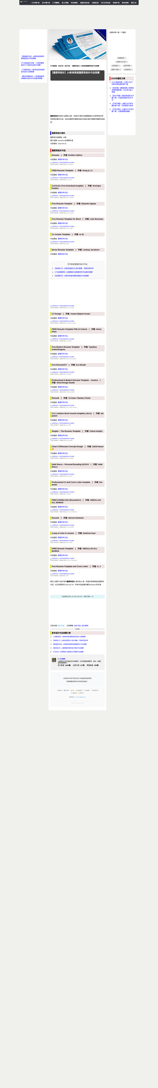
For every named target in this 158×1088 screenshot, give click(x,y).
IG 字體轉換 (55, 2)
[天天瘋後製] (24, 1)
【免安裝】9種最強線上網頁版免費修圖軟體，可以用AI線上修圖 (123, 90)
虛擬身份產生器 (84, 2)
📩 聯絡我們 (59, 690)
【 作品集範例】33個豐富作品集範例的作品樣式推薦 (73, 272)
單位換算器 (74, 2)
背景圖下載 (116, 2)
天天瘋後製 (62, 658)
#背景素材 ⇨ (116, 66)
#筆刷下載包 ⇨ (116, 69)
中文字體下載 (35, 2)
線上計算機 (65, 2)
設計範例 (85, 626)
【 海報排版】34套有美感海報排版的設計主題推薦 (69, 637)
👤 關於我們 (66, 690)
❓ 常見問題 (86, 690)
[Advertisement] (79, 17)
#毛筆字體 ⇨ (127, 66)
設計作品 (61, 626)
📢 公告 (72, 690)
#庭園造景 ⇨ (121, 58)
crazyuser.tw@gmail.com (80, 697)
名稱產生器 (95, 2)
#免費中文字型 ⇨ (122, 62)
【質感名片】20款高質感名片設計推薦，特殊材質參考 (74, 268)
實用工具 (133, 2)
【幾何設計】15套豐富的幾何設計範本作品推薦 (68, 648)
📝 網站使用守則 (94, 690)
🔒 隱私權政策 (79, 690)
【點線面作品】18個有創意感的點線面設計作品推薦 (69, 644)
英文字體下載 (46, 2)
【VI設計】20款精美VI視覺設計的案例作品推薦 (67, 652)
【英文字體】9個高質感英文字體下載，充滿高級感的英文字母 (123, 98)
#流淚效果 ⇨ (128, 69)
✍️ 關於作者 (81, 693)
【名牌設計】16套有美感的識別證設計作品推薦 (71, 276)
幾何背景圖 (125, 2)
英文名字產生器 (105, 2)
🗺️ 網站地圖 (74, 693)
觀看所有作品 (63, 159)
